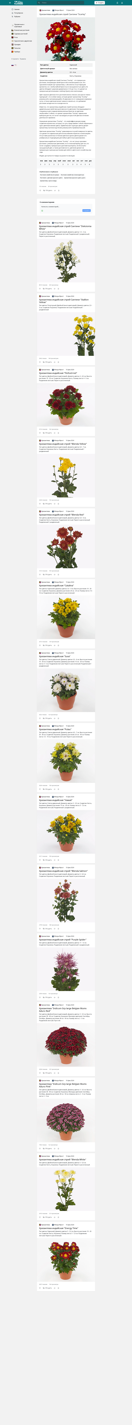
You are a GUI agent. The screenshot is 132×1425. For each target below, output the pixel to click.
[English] (16, 65)
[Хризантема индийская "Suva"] (66, 683)
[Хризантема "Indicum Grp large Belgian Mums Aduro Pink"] (66, 1112)
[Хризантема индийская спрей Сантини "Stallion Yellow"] (66, 327)
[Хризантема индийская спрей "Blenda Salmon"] (66, 896)
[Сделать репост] (56, 190)
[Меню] (10, 2)
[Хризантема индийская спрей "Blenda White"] (66, 1184)
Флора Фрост (59, 10)
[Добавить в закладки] (59, 190)
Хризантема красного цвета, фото (74, 178)
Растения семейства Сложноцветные (72, 175)
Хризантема (45, 10)
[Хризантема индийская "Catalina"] (66, 611)
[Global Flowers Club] (19, 2)
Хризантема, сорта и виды (48, 181)
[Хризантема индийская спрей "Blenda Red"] (66, 540)
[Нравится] (41, 190)
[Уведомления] (117, 2)
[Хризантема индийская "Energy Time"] (66, 1254)
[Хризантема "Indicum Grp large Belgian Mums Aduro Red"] (66, 1037)
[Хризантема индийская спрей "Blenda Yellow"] (66, 470)
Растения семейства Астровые (49, 175)
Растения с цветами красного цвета (51, 178)
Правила (23, 59)
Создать (101, 3)
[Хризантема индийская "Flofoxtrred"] (66, 399)
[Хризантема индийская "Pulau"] (66, 755)
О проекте (15, 59)
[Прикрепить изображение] (42, 210)
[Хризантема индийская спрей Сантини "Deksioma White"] (66, 253)
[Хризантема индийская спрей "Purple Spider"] (66, 964)
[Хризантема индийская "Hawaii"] (66, 826)
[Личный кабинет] (122, 2)
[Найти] (39, 2)
